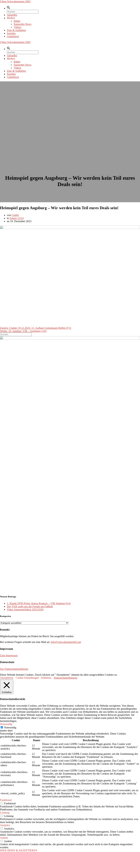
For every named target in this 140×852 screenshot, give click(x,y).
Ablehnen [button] (46, 677)
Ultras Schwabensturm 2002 (15, 1)
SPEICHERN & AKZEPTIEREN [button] (18, 850)
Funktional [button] (6, 800)
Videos (17, 27)
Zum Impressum (9, 655)
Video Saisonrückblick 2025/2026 (25, 609)
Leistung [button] (4, 812)
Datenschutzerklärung (65, 677)
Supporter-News (22, 24)
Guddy (15, 215)
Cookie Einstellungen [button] (27, 677)
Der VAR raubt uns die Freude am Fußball (30, 606)
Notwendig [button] (6, 724)
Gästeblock (13, 36)
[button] (8, 8)
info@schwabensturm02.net (66, 642)
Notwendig (10, 727)
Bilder (17, 21)
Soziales (11, 33)
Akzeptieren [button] (6, 677)
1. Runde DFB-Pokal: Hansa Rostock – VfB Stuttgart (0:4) (39, 603)
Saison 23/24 (17, 218)
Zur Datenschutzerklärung (14, 668)
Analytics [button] (5, 825)
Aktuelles (12, 14)
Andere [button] (4, 837)
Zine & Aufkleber (16, 30)
